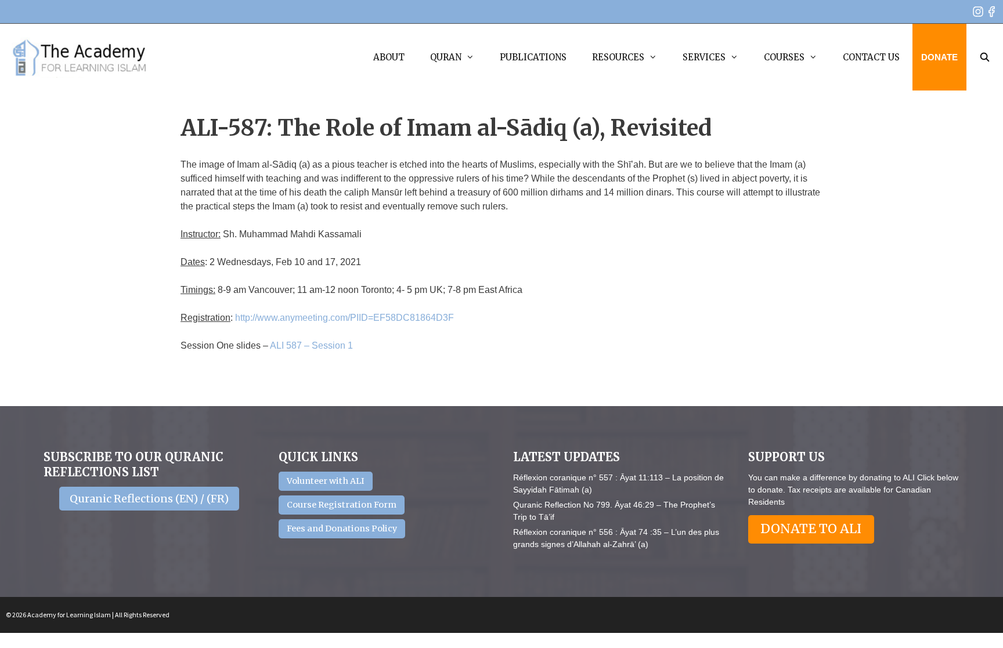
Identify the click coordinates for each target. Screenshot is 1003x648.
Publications (533, 57)
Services (704, 57)
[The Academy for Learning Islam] (80, 57)
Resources (618, 57)
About (389, 57)
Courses (784, 57)
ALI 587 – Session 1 (311, 345)
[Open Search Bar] (984, 57)
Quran (445, 57)
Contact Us (871, 57)
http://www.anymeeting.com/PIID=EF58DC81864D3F (344, 318)
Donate (939, 57)
